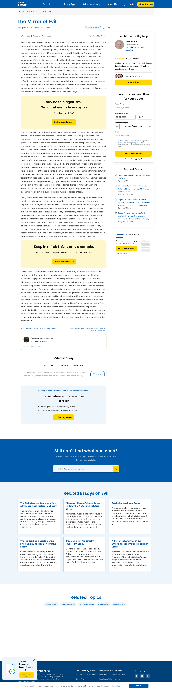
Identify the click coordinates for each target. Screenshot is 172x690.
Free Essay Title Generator (110, 679)
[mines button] (117, 126)
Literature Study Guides (85, 671)
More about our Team (33, 346)
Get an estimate (133, 153)
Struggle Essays (103, 604)
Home (22, 11)
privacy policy (135, 143)
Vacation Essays (51, 604)
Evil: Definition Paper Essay (126, 503)
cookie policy (114, 686)
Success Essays (119, 604)
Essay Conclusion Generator (110, 671)
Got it (138, 686)
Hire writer (133, 82)
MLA (53, 365)
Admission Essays (92, 4)
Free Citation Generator (85, 675)
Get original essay (64, 122)
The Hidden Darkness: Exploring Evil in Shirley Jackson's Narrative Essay (38, 543)
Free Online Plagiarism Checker (112, 675)
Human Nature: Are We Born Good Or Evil (39, 328)
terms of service (123, 143)
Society (47, 28)
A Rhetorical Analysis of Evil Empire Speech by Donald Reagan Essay (130, 543)
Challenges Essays (68, 604)
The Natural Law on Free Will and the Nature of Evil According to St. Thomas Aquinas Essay (134, 189)
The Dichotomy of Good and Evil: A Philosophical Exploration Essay (38, 504)
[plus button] (149, 126)
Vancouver (79, 365)
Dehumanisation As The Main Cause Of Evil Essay (134, 176)
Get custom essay (64, 261)
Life (44, 11)
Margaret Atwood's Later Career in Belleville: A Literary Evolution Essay (83, 506)
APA (44, 365)
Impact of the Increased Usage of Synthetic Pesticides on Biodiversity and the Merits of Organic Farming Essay (134, 202)
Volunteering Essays (86, 604)
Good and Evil (36, 28)
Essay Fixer (80, 679)
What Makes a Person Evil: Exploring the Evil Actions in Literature (87, 329)
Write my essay (63, 417)
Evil (50, 11)
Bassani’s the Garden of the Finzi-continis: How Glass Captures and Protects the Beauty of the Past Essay (133, 216)
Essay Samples (33, 11)
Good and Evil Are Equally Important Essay (80, 542)
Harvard (64, 365)
